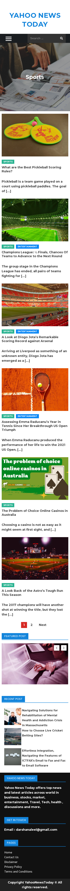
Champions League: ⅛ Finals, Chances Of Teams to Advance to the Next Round (35, 254)
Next (42, 625)
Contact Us (11, 857)
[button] (64, 648)
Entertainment (27, 246)
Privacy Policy (13, 867)
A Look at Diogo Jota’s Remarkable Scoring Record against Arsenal (30, 339)
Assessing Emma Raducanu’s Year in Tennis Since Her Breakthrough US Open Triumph (34, 426)
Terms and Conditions (18, 871)
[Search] (61, 38)
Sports (8, 161)
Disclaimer (11, 862)
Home (8, 852)
